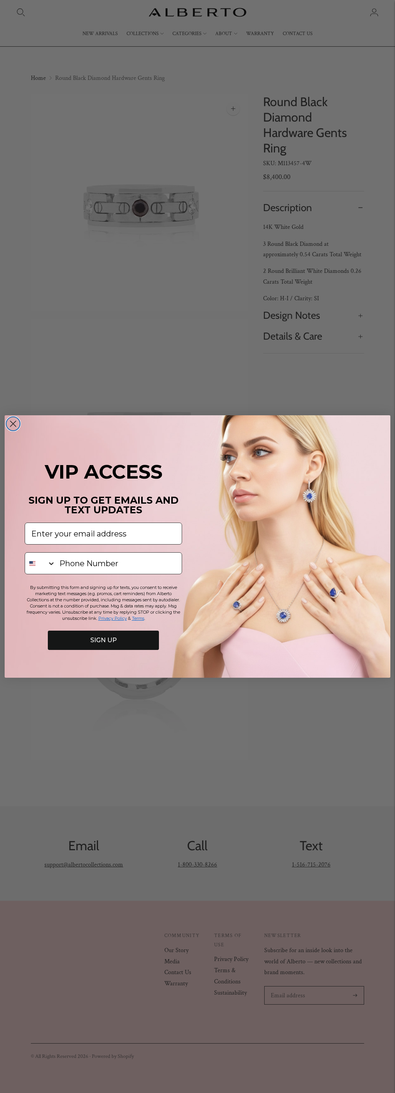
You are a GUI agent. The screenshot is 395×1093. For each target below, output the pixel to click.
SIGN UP (103, 640)
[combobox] (40, 563)
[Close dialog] (13, 424)
